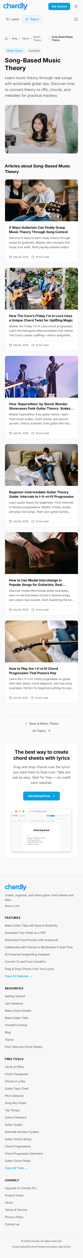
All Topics (39, 730)
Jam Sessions (14, 1003)
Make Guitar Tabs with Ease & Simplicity (31, 925)
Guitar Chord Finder (18, 1160)
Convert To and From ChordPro (25, 961)
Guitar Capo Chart (17, 1088)
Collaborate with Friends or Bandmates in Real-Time (39, 947)
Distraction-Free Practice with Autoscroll (31, 940)
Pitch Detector (14, 1095)
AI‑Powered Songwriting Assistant (27, 954)
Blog (14, 38)
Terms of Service (16, 1209)
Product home (14, 1195)
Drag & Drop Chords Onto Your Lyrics (29, 969)
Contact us (12, 1224)
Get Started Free (39, 796)
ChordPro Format (16, 1025)
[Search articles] (76, 19)
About (9, 1202)
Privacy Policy (14, 1217)
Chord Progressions (18, 1146)
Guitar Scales (13, 1124)
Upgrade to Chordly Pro (20, 1188)
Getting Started (15, 996)
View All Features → (18, 976)
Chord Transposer (16, 1074)
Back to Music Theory (44, 723)
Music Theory (37, 38)
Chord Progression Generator (24, 1153)
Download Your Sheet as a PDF (25, 932)
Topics (25, 38)
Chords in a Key (15, 1081)
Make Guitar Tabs (16, 1017)
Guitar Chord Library (18, 1139)
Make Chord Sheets (18, 1010)
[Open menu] (76, 6)
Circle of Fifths (14, 1066)
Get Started (59, 6)
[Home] (6, 38)
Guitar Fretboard (16, 1117)
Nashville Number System (22, 1132)
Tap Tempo (12, 1110)
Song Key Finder (15, 1103)
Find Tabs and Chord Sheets (23, 1046)
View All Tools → (16, 1168)
